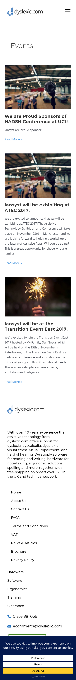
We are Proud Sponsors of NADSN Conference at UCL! (37, 119)
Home (16, 492)
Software (14, 581)
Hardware (15, 572)
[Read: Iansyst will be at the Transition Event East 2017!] (38, 296)
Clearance (15, 606)
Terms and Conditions (29, 526)
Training (14, 597)
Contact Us (20, 509)
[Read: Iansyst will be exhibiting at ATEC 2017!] (38, 175)
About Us (18, 501)
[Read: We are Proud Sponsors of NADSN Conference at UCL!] (38, 86)
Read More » (13, 139)
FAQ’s (15, 518)
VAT (14, 535)
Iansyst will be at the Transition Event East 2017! (36, 326)
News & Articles (24, 543)
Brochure (18, 552)
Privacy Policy (22, 560)
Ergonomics (17, 589)
